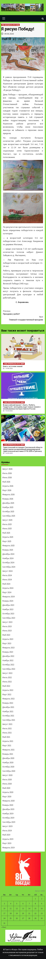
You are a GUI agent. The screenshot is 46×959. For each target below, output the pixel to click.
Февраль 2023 (8, 647)
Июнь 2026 (7, 477)
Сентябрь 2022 (8, 669)
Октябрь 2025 (8, 511)
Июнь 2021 (7, 732)
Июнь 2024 (7, 579)
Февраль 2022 (8, 698)
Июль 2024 (7, 575)
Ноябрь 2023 (7, 609)
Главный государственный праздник (26, 318)
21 (29, 913)
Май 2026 (6, 481)
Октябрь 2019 (8, 817)
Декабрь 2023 (8, 605)
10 (4, 908)
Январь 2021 (7, 754)
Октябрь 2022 (8, 664)
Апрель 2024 (7, 588)
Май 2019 (6, 834)
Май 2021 (6, 737)
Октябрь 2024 (8, 562)
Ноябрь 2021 (7, 711)
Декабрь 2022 (8, 656)
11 (11, 908)
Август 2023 (7, 622)
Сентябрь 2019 (8, 822)
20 (23, 913)
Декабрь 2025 (8, 503)
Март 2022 (6, 694)
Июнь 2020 (7, 783)
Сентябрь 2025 (8, 515)
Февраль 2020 (8, 800)
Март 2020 (6, 796)
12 (17, 908)
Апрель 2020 (7, 792)
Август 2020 (7, 775)
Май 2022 (6, 686)
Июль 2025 (7, 524)
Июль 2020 (7, 779)
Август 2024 (7, 571)
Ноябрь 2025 (7, 507)
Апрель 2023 (7, 639)
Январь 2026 (7, 498)
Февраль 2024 (8, 596)
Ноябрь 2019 (7, 813)
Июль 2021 (7, 728)
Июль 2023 (7, 626)
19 (17, 913)
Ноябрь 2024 (7, 558)
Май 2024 (6, 584)
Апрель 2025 (7, 537)
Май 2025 (6, 532)
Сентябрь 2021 (8, 720)
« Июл (3, 927)
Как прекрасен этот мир (10, 25)
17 (4, 913)
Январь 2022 (7, 703)
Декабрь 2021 (8, 707)
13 (23, 908)
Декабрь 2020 (8, 758)
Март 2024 (6, 592)
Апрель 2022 (7, 690)
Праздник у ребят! (11, 312)
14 (29, 908)
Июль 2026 (7, 473)
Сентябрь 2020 (8, 771)
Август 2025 (7, 520)
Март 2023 (6, 643)
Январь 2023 (7, 652)
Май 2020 (6, 788)
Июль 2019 (7, 830)
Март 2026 (6, 490)
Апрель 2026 (7, 486)
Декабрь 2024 (8, 554)
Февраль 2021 (8, 749)
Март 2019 (6, 843)
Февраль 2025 (8, 545)
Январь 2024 (7, 601)
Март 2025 (6, 541)
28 (29, 918)
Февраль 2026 (8, 494)
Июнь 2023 (7, 630)
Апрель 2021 (7, 741)
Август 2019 (7, 826)
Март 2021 (6, 745)
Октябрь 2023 (8, 613)
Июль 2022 (7, 677)
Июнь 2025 (7, 528)
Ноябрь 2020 (7, 762)
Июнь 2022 (7, 681)
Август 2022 (7, 673)
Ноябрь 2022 (7, 660)
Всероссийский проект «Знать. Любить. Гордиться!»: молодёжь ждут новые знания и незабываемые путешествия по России (21, 407)
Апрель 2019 (7, 839)
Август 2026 (7, 469)
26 (17, 918)
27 (23, 918)
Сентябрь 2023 (8, 618)
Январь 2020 (7, 805)
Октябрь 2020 (8, 766)
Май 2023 (6, 635)
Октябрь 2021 (8, 715)
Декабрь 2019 (8, 809)
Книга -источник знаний (12, 366)
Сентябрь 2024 (8, 567)
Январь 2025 (7, 550)
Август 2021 (7, 724)
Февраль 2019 (8, 847)
